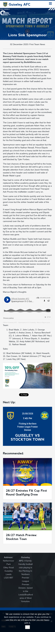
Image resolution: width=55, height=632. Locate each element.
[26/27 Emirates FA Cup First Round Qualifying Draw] (27, 472)
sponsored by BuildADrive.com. (25, 62)
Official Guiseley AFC (10, 322)
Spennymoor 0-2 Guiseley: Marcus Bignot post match (36, 322)
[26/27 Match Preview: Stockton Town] (27, 516)
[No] (51, 621)
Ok (27, 627)
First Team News (37, 44)
